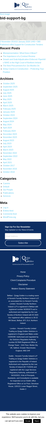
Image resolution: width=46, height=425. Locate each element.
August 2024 (8, 121)
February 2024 (9, 131)
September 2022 (10, 156)
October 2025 (9, 84)
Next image (5, 14)
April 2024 (7, 128)
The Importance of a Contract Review (19, 56)
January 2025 (9, 112)
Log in (5, 208)
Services (7, 196)
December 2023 (10, 134)
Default (6, 187)
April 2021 (7, 162)
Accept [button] (27, 421)
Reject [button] (37, 421)
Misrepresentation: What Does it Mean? (20, 53)
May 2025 (7, 99)
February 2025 (9, 109)
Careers (6, 183)
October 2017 (9, 166)
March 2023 (8, 150)
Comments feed (10, 214)
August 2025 (8, 90)
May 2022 (7, 159)
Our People (8, 190)
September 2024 (10, 118)
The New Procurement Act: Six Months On (21, 66)
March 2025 (8, 106)
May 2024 (7, 125)
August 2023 (8, 140)
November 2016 (10, 169)
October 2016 (9, 172)
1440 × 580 (35, 42)
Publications (8, 193)
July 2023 (7, 143)
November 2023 (10, 137)
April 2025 (7, 103)
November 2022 (10, 153)
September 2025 (10, 87)
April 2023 (7, 147)
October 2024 (9, 115)
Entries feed (8, 211)
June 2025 (7, 96)
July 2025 (7, 93)
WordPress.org (9, 217)
